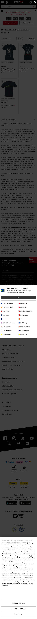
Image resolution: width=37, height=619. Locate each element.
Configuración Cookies (21, 582)
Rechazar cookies (18, 609)
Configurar (18, 614)
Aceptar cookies (18, 603)
